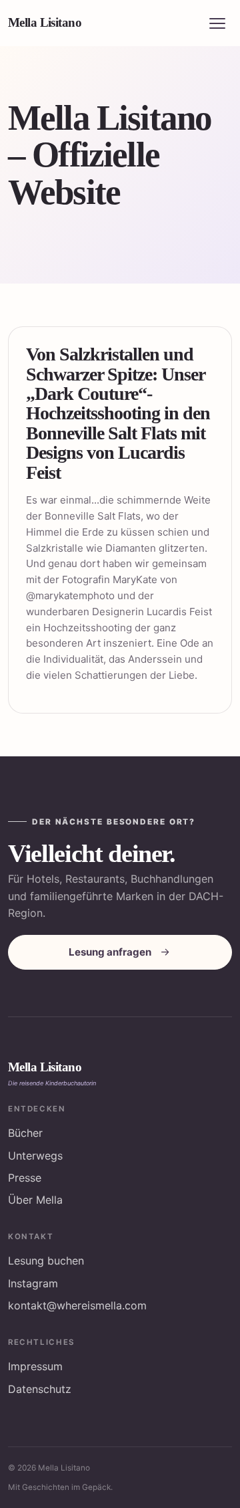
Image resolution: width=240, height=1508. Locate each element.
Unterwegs (35, 1155)
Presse (24, 1177)
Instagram (33, 1283)
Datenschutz (39, 1389)
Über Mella (35, 1199)
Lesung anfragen (110, 952)
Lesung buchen (46, 1260)
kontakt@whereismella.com (77, 1305)
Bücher (25, 1133)
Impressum (35, 1366)
